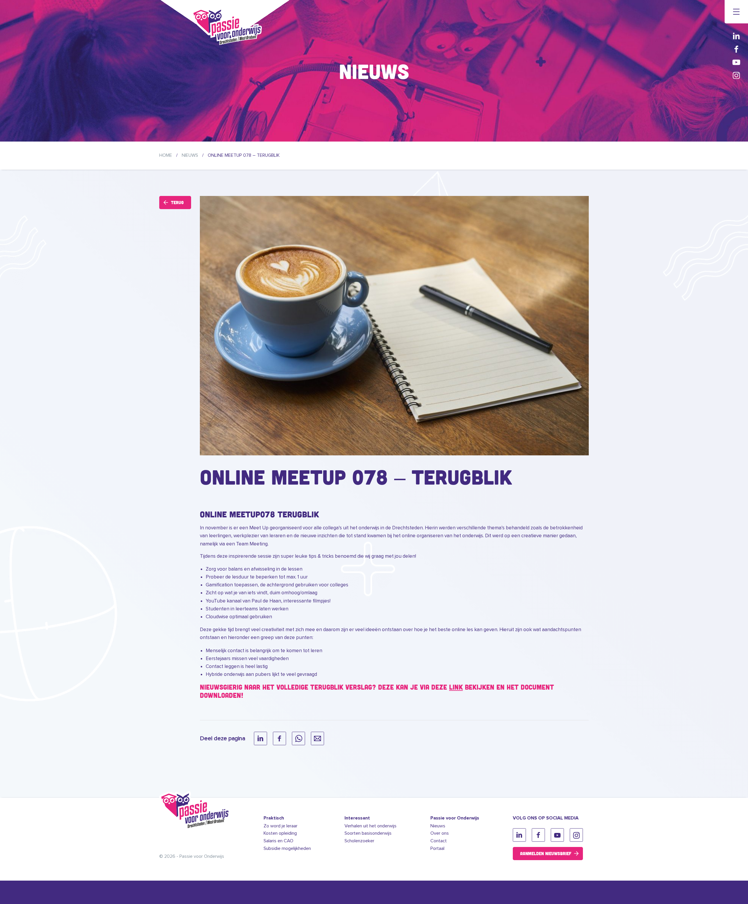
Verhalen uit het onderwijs (370, 826)
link (456, 687)
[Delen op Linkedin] (260, 738)
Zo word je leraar (280, 826)
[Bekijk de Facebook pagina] (736, 49)
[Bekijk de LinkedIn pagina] (736, 35)
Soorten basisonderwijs (368, 833)
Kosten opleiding (280, 833)
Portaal (437, 848)
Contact (438, 841)
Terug (177, 202)
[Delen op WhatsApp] (298, 738)
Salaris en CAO (278, 841)
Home (165, 155)
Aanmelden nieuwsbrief (545, 853)
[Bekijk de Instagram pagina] (736, 75)
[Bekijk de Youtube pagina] (736, 62)
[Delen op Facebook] (279, 738)
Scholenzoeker (359, 841)
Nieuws (190, 155)
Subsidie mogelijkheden (287, 848)
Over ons (439, 833)
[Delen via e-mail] (317, 738)
